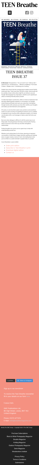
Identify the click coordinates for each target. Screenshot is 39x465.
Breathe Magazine (19, 439)
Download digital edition (15, 150)
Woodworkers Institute (19, 451)
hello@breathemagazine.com (21, 421)
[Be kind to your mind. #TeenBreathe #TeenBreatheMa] (19, 201)
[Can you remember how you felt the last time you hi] (19, 315)
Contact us (10, 152)
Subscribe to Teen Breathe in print (18, 148)
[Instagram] (31, 12)
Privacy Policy (19, 456)
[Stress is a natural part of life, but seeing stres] (19, 359)
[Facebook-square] (27, 12)
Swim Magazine (19, 448)
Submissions (19, 462)
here (28, 396)
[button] (10, 13)
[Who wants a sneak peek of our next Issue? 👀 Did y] (19, 176)
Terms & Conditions (19, 459)
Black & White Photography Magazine (19, 436)
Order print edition (12, 145)
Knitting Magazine (19, 442)
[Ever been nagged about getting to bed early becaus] (19, 228)
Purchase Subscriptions (20, 433)
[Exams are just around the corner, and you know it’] (19, 269)
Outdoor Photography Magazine (19, 445)
